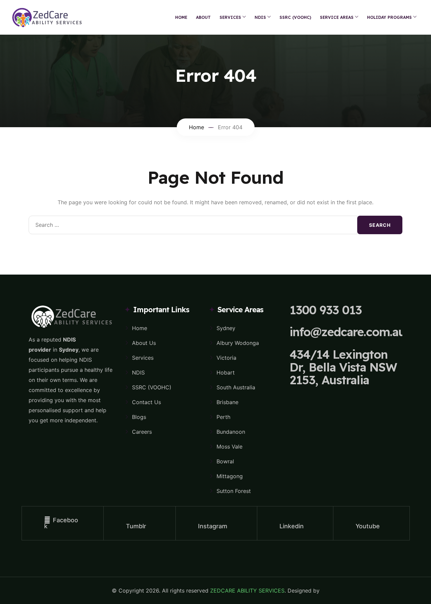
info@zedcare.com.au (347, 331)
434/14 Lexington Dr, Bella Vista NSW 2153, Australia (343, 367)
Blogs (139, 417)
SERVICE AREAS (337, 17)
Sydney (226, 328)
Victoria (226, 357)
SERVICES (230, 17)
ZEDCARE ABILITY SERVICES (247, 590)
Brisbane (227, 402)
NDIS (260, 17)
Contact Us (146, 402)
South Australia (236, 387)
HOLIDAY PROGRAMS (389, 17)
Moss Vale (229, 446)
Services (143, 357)
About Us (144, 343)
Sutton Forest (234, 491)
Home (139, 328)
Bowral (225, 461)
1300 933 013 (326, 310)
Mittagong (230, 476)
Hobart (226, 372)
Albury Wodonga (238, 343)
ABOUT (203, 17)
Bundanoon (231, 431)
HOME (181, 17)
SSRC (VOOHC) (295, 17)
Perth (223, 417)
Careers (142, 431)
